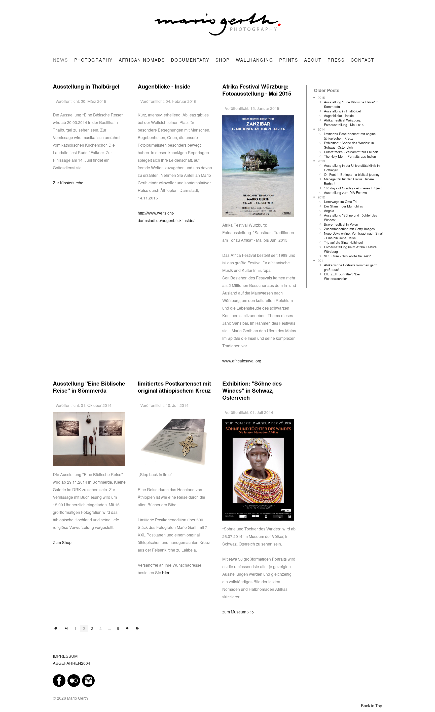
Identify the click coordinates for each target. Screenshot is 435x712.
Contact (362, 60)
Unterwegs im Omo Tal (340, 201)
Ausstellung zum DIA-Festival (346, 192)
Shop (222, 60)
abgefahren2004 (71, 663)
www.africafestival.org (241, 361)
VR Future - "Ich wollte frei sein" (347, 256)
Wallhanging (254, 60)
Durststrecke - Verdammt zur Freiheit (351, 151)
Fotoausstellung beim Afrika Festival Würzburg (350, 249)
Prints (288, 60)
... (109, 628)
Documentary (190, 60)
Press (336, 60)
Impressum (65, 656)
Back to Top (371, 705)
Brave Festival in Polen (341, 224)
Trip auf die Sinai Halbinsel (343, 242)
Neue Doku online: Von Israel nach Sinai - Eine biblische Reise (353, 235)
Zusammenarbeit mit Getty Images (349, 228)
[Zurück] (66, 628)
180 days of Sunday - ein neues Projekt (353, 188)
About (312, 60)
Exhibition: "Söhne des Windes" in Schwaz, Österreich (349, 145)
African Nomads (142, 60)
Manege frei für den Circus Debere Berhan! (349, 181)
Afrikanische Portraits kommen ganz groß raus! (350, 267)
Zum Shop (62, 542)
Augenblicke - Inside (339, 115)
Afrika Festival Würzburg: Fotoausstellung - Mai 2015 (344, 122)
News (60, 60)
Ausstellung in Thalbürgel (342, 111)
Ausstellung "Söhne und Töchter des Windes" (350, 217)
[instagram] (88, 680)
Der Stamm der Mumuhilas (343, 206)
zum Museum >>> (238, 612)
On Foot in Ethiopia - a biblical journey (352, 174)
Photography (93, 60)
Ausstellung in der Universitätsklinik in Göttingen (352, 167)
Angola (329, 210)
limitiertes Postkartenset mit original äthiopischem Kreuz (350, 136)
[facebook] (59, 680)
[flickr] (73, 680)
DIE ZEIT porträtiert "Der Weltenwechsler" (342, 276)
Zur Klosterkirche (68, 183)
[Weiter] (127, 628)
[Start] (55, 628)
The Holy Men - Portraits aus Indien (350, 156)
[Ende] (138, 628)
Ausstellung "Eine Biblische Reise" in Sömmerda (351, 104)
